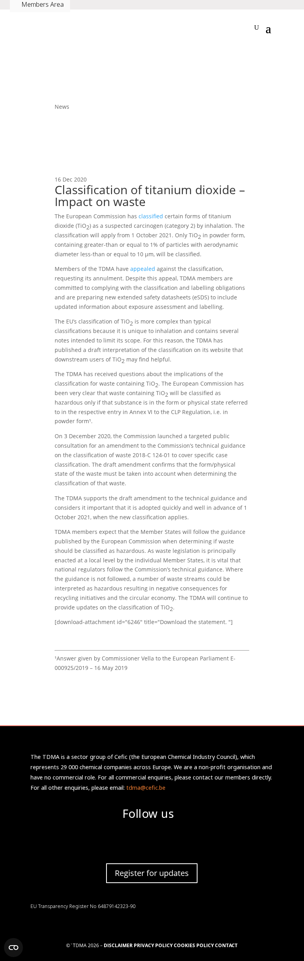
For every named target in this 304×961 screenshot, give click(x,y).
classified (151, 216)
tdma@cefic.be (145, 787)
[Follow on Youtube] (175, 841)
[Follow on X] (152, 841)
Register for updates (152, 873)
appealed (142, 268)
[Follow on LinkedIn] (128, 841)
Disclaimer (118, 945)
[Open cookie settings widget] (13, 947)
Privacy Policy (153, 945)
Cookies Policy (194, 945)
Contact (226, 945)
